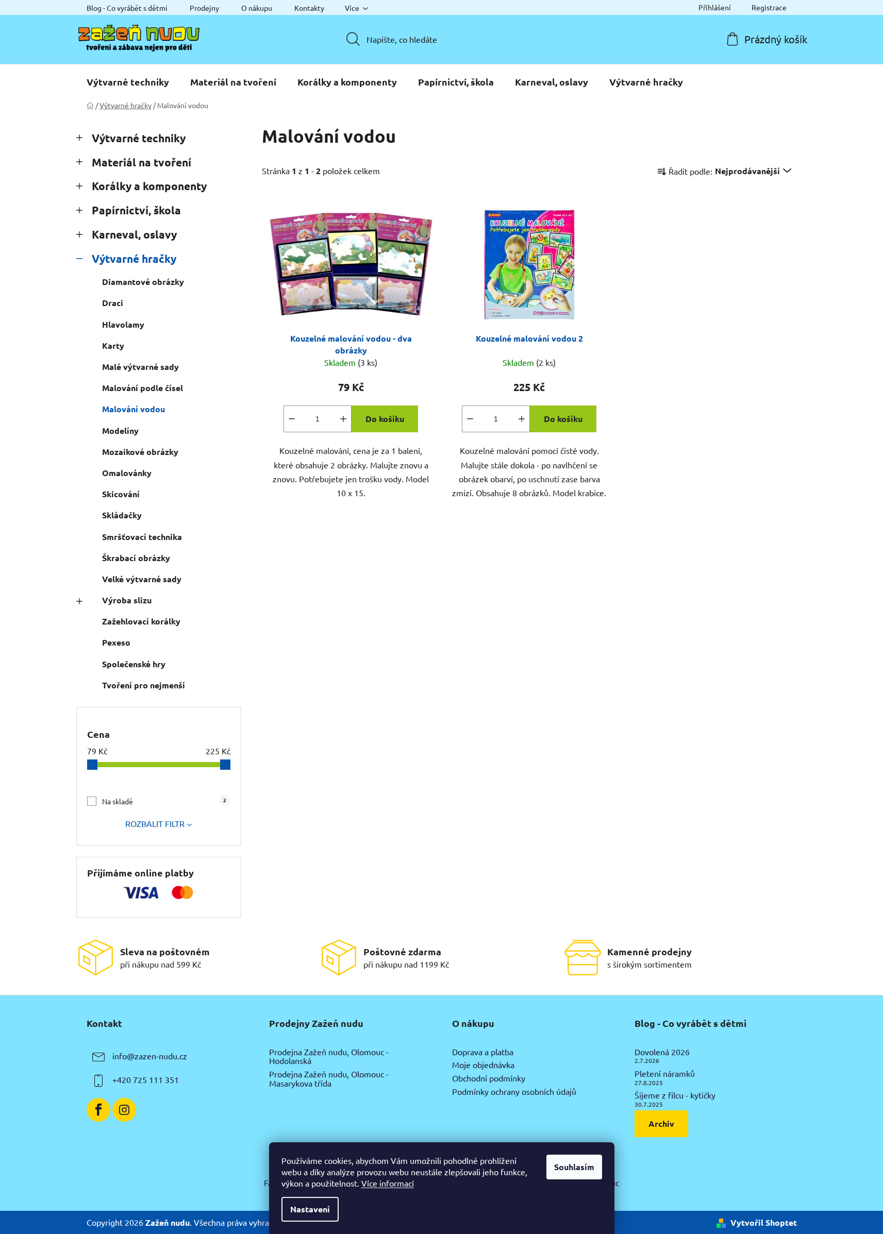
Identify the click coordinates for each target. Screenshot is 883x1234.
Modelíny (120, 430)
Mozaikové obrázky (140, 451)
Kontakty (309, 7)
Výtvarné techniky (139, 138)
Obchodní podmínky (488, 1078)
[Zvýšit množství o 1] (343, 419)
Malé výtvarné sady (140, 366)
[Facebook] (98, 1110)
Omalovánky (127, 472)
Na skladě (164, 801)
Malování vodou (133, 408)
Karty (113, 345)
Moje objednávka (483, 1065)
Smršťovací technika (142, 536)
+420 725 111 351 (145, 1079)
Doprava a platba (482, 1052)
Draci (112, 302)
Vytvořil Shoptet (763, 1222)
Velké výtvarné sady (141, 578)
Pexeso (116, 642)
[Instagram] (124, 1110)
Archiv (661, 1123)
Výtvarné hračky (134, 258)
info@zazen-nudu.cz (149, 1056)
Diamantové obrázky (143, 281)
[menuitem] (127, 81)
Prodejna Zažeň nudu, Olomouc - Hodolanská (329, 1056)
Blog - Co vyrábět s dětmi (127, 7)
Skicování (121, 493)
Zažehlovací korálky (141, 621)
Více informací (387, 1183)
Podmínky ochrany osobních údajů (514, 1091)
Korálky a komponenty (149, 186)
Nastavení (310, 1209)
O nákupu (256, 7)
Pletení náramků (665, 1073)
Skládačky (122, 515)
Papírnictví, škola (136, 210)
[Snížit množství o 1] (291, 419)
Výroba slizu (127, 600)
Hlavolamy (123, 324)
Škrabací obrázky (136, 557)
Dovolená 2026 (662, 1052)
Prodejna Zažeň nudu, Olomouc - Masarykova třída (329, 1079)
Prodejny (204, 7)
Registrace (769, 7)
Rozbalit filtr (155, 823)
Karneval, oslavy (134, 234)
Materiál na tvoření (141, 162)
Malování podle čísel (142, 387)
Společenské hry (133, 663)
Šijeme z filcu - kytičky (675, 1095)
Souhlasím (574, 1166)
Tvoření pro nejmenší (143, 685)
